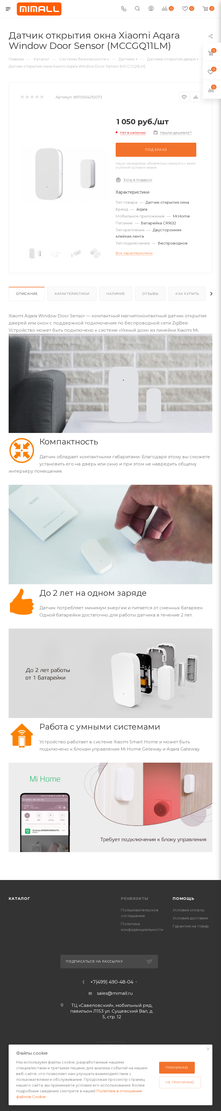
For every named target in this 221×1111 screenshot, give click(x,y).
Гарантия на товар (191, 926)
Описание (26, 294)
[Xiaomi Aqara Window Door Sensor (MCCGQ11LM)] (65, 174)
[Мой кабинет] (151, 9)
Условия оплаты (188, 910)
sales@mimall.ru (115, 993)
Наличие (115, 294)
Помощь (184, 898)
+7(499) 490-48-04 (111, 982)
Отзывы (150, 294)
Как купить (187, 294)
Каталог (19, 898)
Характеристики (72, 294)
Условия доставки (190, 918)
